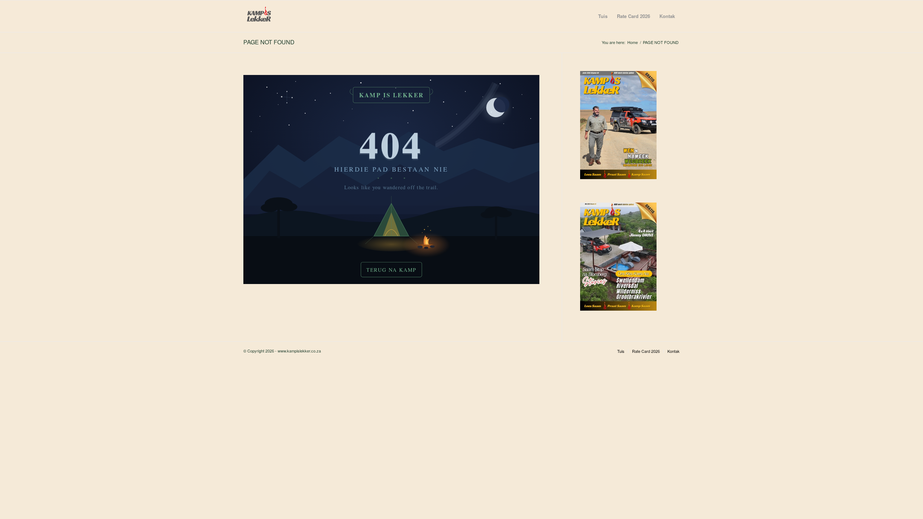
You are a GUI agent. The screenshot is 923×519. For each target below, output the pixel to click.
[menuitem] (602, 16)
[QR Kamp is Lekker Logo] (259, 16)
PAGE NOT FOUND (269, 42)
